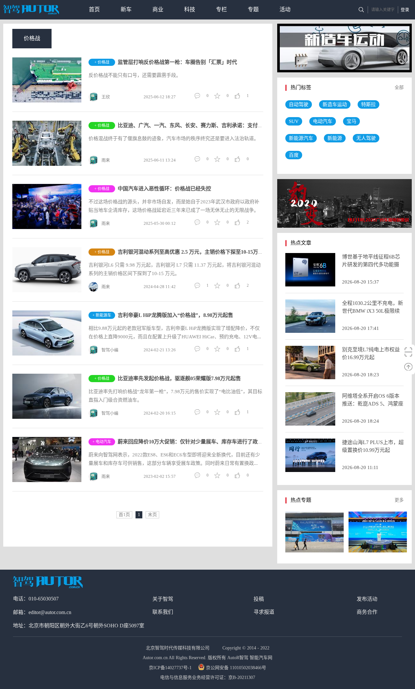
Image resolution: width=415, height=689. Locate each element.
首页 (94, 9)
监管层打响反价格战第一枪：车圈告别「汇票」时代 (177, 62)
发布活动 (367, 599)
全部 (399, 87)
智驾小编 (109, 349)
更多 (399, 500)
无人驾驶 (366, 138)
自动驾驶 (298, 104)
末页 (152, 514)
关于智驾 (162, 599)
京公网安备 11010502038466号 (236, 667)
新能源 (334, 138)
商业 (157, 9)
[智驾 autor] (31, 9)
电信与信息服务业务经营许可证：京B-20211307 (207, 677)
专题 (253, 9)
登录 (405, 9)
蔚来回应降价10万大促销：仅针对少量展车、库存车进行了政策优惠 (195, 441)
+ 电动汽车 (101, 442)
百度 (294, 155)
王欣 (105, 96)
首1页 (124, 514)
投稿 (259, 599)
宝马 (351, 121)
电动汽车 (322, 121)
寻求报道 (264, 612)
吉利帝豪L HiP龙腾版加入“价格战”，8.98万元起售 (175, 315)
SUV (294, 121)
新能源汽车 (301, 138)
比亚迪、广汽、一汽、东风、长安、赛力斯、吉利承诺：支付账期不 (195, 125)
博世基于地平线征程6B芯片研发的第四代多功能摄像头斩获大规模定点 (371, 264)
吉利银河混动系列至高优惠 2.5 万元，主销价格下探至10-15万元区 (193, 252)
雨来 (105, 160)
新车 (126, 9)
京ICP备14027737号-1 (171, 667)
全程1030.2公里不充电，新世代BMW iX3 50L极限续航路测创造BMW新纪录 (372, 310)
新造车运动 (335, 104)
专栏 (221, 9)
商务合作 (367, 612)
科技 (189, 9)
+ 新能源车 (101, 315)
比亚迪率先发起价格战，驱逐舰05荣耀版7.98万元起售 (179, 378)
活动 (284, 9)
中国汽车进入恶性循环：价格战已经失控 (164, 188)
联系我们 (162, 612)
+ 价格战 (101, 62)
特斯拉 (368, 104)
